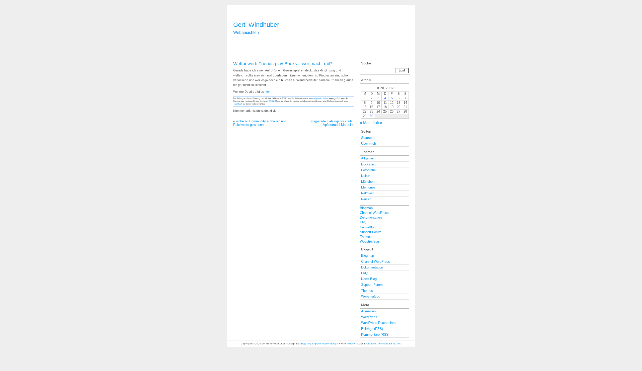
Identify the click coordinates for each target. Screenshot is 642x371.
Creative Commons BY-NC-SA (383, 343)
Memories (368, 187)
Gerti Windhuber (256, 24)
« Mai (365, 123)
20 (398, 107)
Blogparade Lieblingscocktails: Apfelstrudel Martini (331, 123)
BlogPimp (305, 343)
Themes (366, 237)
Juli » (377, 123)
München (367, 181)
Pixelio (351, 343)
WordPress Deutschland (378, 323)
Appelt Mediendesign (325, 343)
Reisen (366, 199)
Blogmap (366, 208)
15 (364, 107)
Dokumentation (371, 217)
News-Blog (367, 227)
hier (267, 92)
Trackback (237, 104)
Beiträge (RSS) (372, 329)
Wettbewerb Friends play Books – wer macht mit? (283, 63)
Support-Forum (370, 232)
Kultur (325, 98)
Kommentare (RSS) (375, 334)
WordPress (369, 317)
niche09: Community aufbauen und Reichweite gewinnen (259, 123)
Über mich (368, 143)
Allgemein (317, 98)
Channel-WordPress (374, 213)
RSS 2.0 (272, 101)
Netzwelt (367, 193)
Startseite (368, 138)
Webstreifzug (369, 241)
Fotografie (368, 170)
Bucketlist (368, 164)
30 (371, 116)
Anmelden (368, 311)
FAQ (363, 222)
